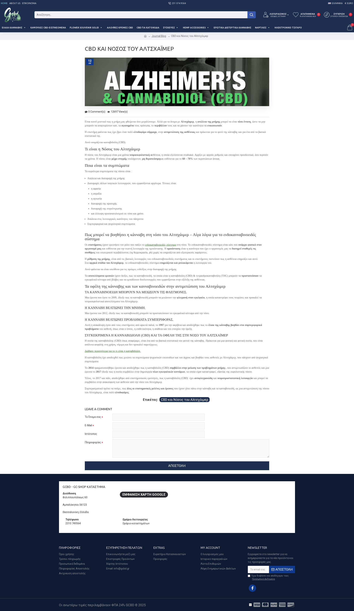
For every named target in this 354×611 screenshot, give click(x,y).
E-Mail (88, 425)
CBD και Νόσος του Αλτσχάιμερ (184, 400)
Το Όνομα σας (93, 416)
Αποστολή (177, 466)
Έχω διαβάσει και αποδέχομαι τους (270, 577)
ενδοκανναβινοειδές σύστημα (160, 244)
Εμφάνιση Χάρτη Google (143, 494)
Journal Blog (159, 36)
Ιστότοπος (91, 433)
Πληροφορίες (93, 442)
